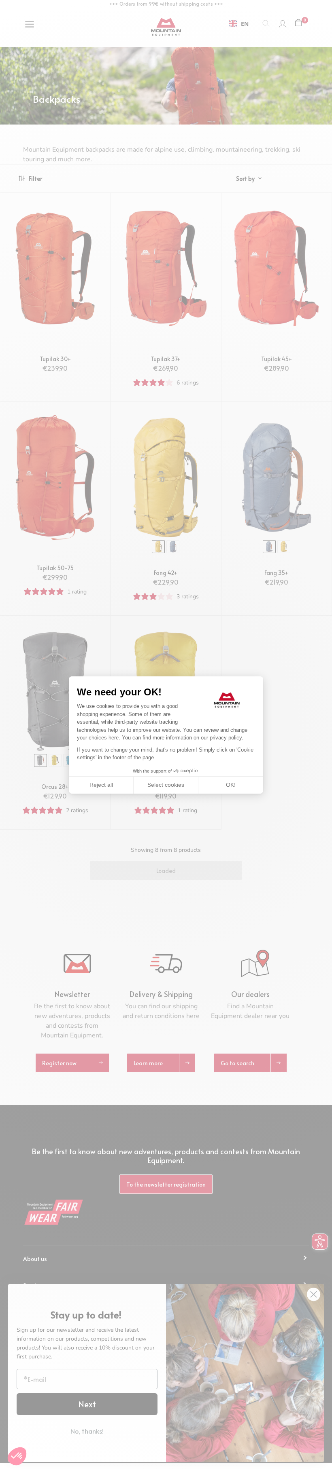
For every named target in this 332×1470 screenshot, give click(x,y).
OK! (231, 784)
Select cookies (165, 784)
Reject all (101, 784)
